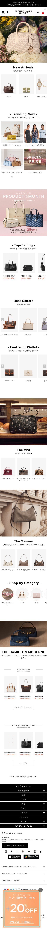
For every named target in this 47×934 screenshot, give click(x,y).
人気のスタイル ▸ (23, 304)
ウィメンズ (23, 817)
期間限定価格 (23, 791)
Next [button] (44, 319)
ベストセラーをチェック (23, 707)
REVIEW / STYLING (23, 826)
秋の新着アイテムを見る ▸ (23, 71)
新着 (23, 795)
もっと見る (23, 763)
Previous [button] (2, 319)
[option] (11, 268)
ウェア (23, 808)
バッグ (23, 799)
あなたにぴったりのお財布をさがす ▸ (23, 351)
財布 (23, 804)
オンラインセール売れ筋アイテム (23, 249)
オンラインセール (23, 786)
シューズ (23, 813)
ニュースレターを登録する (15, 846)
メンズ (23, 821)
